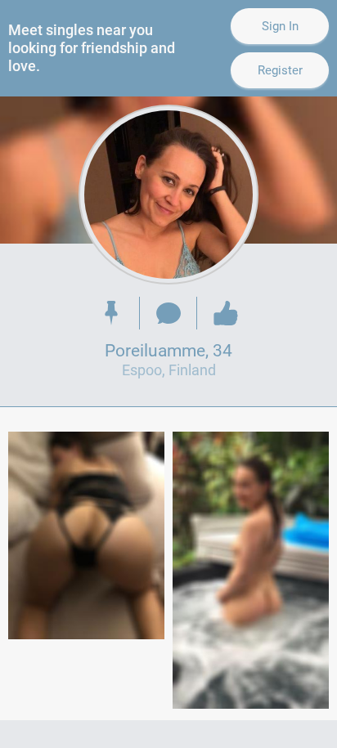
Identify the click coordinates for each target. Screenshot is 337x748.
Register (280, 70)
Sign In (280, 26)
